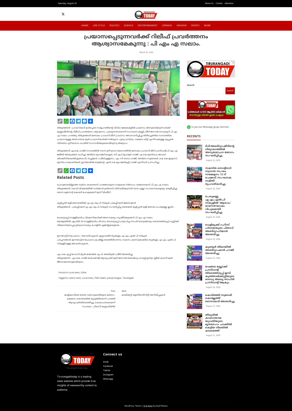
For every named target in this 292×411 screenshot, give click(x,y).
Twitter (106, 370)
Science (128, 25)
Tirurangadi (128, 278)
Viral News (148, 406)
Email (105, 362)
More (207, 25)
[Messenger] (84, 121)
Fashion (182, 25)
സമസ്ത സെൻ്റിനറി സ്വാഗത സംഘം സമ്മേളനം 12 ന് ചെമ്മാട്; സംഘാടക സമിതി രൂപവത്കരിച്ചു (218, 176)
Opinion (167, 25)
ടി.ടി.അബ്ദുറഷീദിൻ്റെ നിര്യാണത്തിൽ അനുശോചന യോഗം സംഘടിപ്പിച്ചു (219, 151)
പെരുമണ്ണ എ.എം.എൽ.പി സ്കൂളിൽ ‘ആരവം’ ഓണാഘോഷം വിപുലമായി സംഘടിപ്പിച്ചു (218, 204)
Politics (114, 25)
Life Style (99, 25)
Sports (195, 25)
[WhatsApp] (66, 121)
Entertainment (148, 25)
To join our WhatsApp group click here (210, 127)
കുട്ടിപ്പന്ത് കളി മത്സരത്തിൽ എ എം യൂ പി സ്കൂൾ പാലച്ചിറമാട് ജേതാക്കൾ (96, 203)
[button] (215, 15)
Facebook (108, 366)
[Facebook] (72, 121)
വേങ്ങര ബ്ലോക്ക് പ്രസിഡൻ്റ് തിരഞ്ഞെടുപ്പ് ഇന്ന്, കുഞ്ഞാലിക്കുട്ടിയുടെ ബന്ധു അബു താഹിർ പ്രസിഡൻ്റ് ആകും (220, 274)
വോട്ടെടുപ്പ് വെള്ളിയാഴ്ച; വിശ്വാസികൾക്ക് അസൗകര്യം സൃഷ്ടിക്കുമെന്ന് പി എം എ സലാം (105, 217)
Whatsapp (108, 379)
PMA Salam (100, 278)
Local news (74, 272)
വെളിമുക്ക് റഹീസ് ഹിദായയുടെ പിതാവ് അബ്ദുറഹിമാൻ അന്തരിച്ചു (219, 229)
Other (84, 272)
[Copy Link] (60, 121)
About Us (209, 3)
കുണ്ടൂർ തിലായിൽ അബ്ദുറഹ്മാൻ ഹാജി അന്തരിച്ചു (219, 250)
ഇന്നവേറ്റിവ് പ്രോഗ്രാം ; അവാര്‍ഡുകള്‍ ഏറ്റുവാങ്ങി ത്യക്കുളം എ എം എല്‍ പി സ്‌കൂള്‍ (102, 236)
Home (84, 25)
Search (190, 85)
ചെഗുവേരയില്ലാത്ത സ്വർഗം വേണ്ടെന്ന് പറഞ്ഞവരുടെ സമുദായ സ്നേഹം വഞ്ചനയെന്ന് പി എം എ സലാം (113, 185)
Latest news (75, 278)
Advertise (229, 3)
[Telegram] (78, 121)
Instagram (108, 375)
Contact (219, 3)
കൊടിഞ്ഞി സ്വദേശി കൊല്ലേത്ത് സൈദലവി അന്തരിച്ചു (220, 298)
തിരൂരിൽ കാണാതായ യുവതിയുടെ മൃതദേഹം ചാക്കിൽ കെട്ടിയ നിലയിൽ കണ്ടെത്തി (218, 323)
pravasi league (114, 278)
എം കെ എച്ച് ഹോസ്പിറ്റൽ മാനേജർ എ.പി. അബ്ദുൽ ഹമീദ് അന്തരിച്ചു (95, 254)
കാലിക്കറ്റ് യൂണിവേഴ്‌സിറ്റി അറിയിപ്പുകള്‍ (143, 293)
